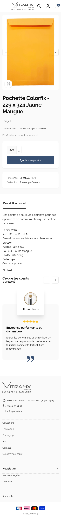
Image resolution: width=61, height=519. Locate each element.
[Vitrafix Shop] (16, 392)
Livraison (7, 481)
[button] (4, 6)
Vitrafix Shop (33, 514)
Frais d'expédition (10, 128)
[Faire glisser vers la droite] (55, 52)
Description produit (14, 203)
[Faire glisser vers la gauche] (5, 52)
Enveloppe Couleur (30, 182)
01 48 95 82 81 (14, 405)
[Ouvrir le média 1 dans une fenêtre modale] (30, 52)
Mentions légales (11, 475)
